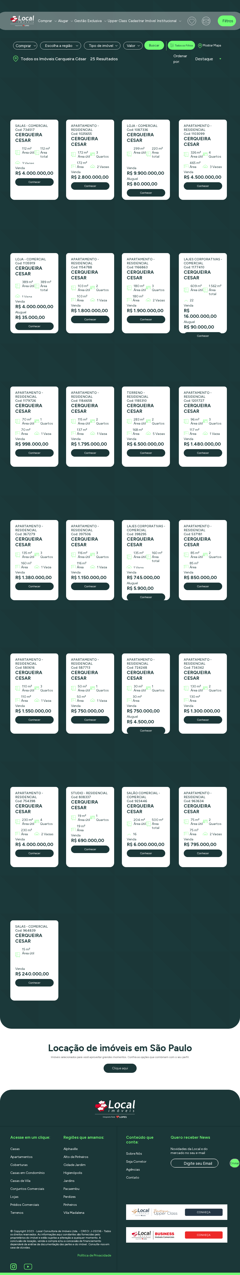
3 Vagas (28, 163)
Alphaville (71, 1149)
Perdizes (70, 1197)
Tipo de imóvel (101, 45)
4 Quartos (215, 155)
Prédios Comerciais (24, 1205)
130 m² (196, 686)
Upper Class (117, 21)
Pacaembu (71, 1189)
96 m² (195, 419)
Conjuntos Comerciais (27, 1189)
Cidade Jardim (75, 1165)
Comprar (45, 21)
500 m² (157, 820)
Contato (132, 1178)
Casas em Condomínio (27, 1173)
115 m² (82, 419)
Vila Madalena (74, 1213)
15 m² (26, 949)
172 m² (83, 153)
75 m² (195, 820)
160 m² (26, 563)
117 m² (194, 430)
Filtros (227, 21)
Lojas (14, 1197)
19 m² (82, 816)
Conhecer (34, 182)
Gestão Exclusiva (88, 21)
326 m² (196, 153)
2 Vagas (103, 167)
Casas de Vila (20, 1181)
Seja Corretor (136, 1162)
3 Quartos (102, 155)
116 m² (82, 553)
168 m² (138, 430)
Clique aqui (120, 1068)
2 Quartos (102, 288)
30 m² (138, 686)
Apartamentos (21, 1157)
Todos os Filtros (184, 45)
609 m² (196, 286)
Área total (44, 155)
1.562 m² (215, 286)
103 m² (83, 286)
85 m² (195, 553)
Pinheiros (70, 1205)
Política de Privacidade (94, 1255)
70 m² (26, 419)
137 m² (82, 430)
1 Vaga (27, 297)
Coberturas (19, 1165)
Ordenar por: (180, 59)
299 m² (139, 149)
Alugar (63, 21)
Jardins (69, 1181)
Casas (15, 1149)
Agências (133, 1170)
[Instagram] (14, 1267)
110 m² (27, 686)
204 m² (139, 820)
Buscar (154, 45)
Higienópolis (73, 1173)
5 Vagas (159, 434)
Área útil (28, 153)
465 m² (195, 163)
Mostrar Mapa (212, 45)
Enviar (234, 1163)
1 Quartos (46, 421)
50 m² (82, 686)
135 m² (27, 553)
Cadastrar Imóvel (142, 21)
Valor (131, 45)
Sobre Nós (134, 1154)
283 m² (139, 419)
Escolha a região (58, 45)
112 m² (27, 149)
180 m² (139, 286)
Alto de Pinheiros (76, 1157)
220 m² (157, 149)
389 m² (27, 282)
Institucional (166, 21)
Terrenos (16, 1213)
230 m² (27, 820)
